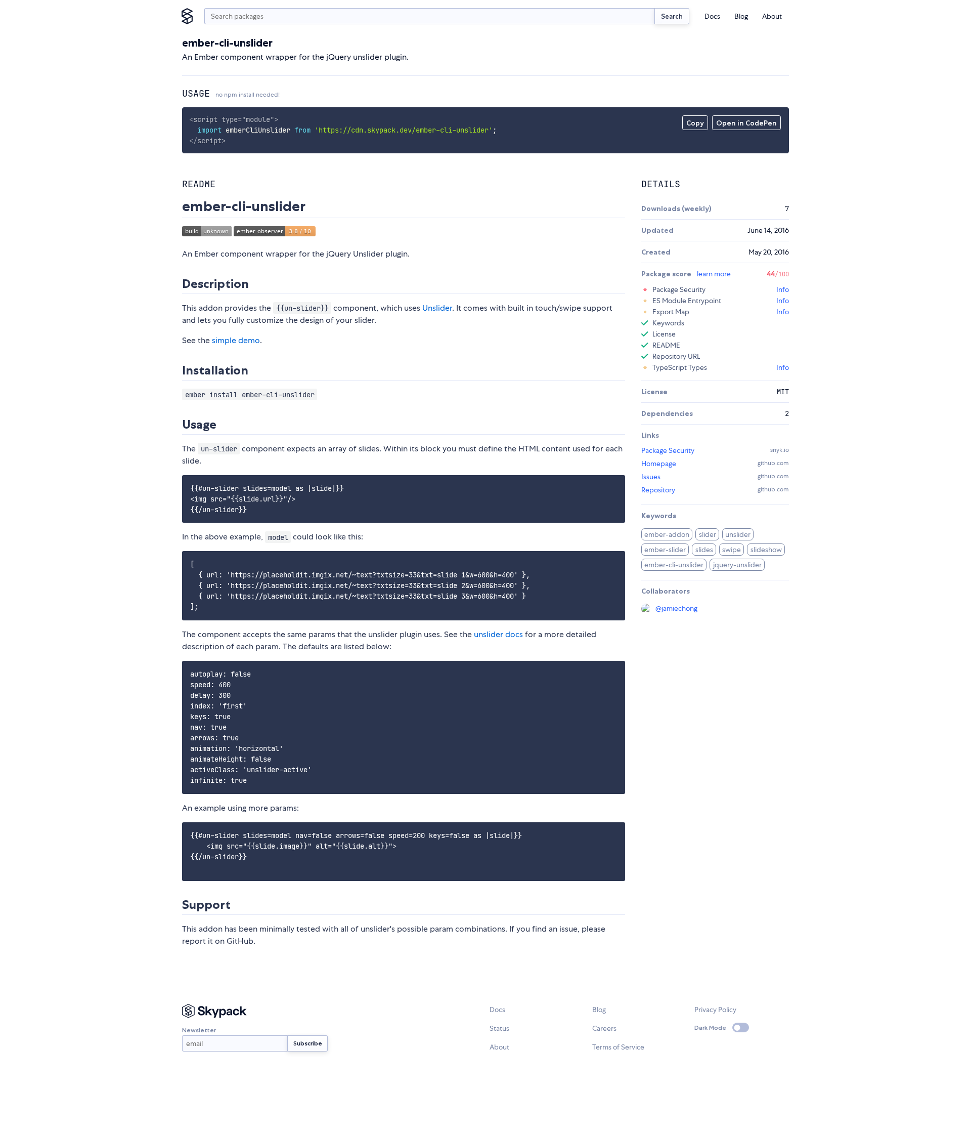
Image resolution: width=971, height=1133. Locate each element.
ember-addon (666, 534)
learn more (714, 273)
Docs (712, 16)
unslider (738, 534)
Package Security (667, 450)
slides (704, 549)
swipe (731, 549)
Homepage (658, 463)
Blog (741, 16)
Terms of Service (618, 1047)
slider (707, 534)
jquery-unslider (737, 564)
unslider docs (498, 634)
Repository (658, 489)
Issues (650, 476)
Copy (695, 123)
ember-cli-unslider (673, 564)
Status (499, 1028)
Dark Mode (710, 1027)
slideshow (766, 549)
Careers (604, 1028)
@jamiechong (676, 608)
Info (782, 289)
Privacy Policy (715, 1009)
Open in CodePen (746, 123)
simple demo (236, 340)
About (772, 16)
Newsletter (199, 1030)
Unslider (437, 308)
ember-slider (665, 549)
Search (672, 16)
